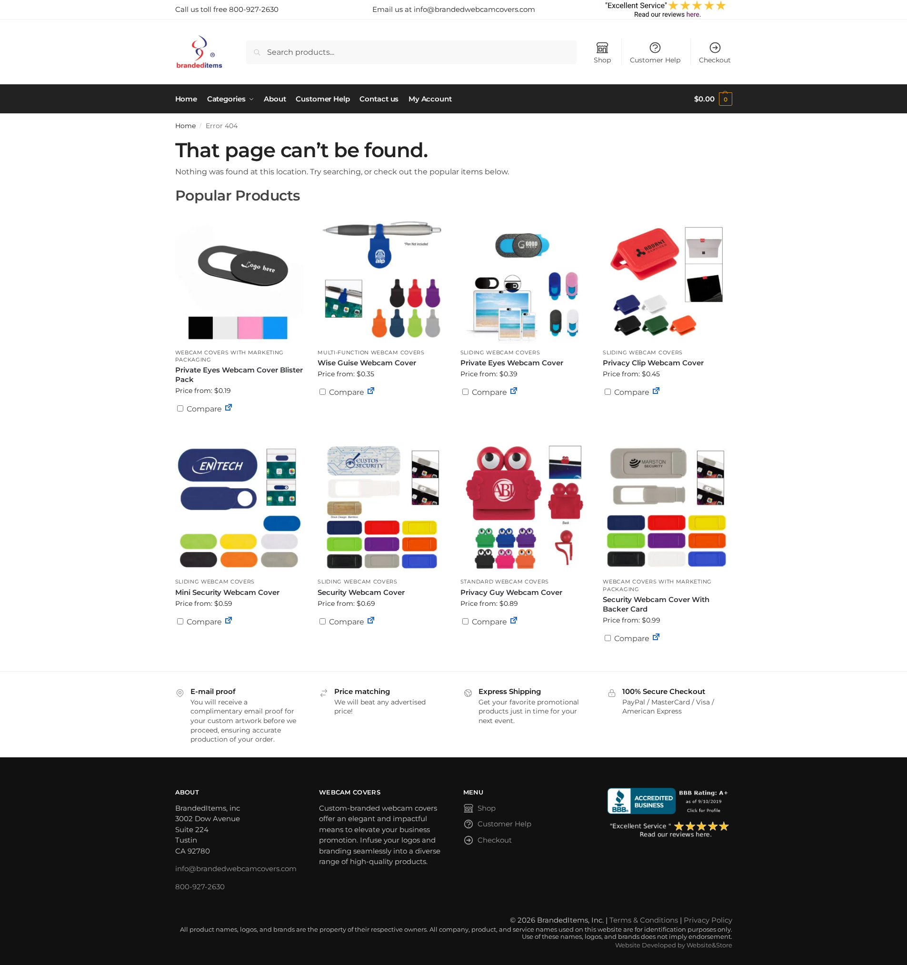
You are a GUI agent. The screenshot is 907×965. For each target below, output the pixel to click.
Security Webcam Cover (361, 592)
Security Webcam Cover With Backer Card (656, 604)
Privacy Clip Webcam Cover (653, 362)
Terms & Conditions (643, 920)
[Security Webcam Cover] (382, 507)
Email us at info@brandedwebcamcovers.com (453, 9)
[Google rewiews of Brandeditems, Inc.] (669, 830)
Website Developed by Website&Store (673, 945)
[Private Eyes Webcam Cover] (524, 277)
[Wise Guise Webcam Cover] (382, 277)
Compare (203, 408)
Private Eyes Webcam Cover (511, 362)
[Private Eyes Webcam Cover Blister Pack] (239, 277)
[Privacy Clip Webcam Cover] (667, 277)
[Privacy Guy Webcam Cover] (524, 507)
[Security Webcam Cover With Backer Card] (667, 507)
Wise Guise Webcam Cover (367, 362)
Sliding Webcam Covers (500, 352)
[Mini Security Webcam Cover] (239, 507)
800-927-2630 (200, 886)
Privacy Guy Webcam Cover (511, 592)
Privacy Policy (708, 920)
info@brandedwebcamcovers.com (236, 868)
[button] (713, 99)
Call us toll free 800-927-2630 (227, 9)
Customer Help (655, 60)
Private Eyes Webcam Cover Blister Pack (239, 374)
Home (185, 126)
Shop (602, 60)
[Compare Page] (228, 408)
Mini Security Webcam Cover (227, 592)
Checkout (715, 60)
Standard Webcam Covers (504, 581)
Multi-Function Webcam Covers (371, 352)
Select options (239, 432)
